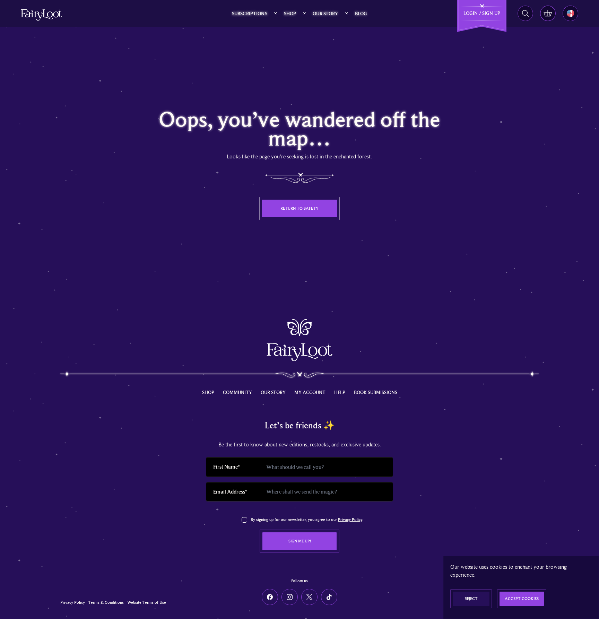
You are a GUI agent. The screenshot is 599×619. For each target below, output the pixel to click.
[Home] (41, 15)
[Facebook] (270, 597)
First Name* (226, 466)
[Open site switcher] (570, 13)
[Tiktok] (329, 597)
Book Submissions (375, 392)
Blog (361, 13)
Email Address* (230, 491)
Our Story (325, 13)
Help (339, 392)
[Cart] (547, 13)
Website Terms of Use (146, 602)
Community (237, 392)
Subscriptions (249, 13)
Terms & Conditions (106, 602)
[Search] (525, 13)
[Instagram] (289, 597)
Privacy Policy (350, 519)
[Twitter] (309, 597)
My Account (309, 392)
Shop (290, 13)
